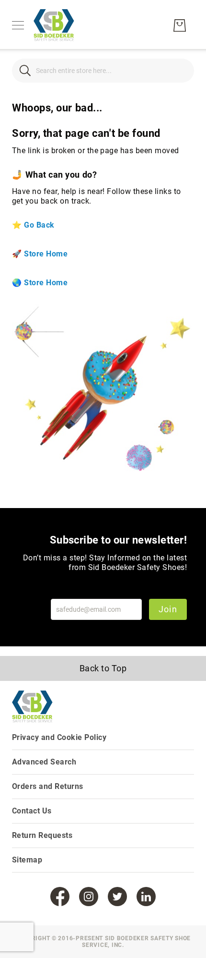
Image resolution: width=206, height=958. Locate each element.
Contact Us (32, 810)
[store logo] (54, 25)
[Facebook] (59, 896)
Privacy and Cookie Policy (59, 737)
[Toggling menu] (18, 25)
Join (168, 609)
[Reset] (181, 70)
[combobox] (103, 71)
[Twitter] (117, 896)
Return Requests (42, 835)
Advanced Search (44, 761)
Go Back (39, 225)
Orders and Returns (47, 786)
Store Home (46, 253)
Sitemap (27, 859)
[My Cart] (179, 25)
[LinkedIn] (146, 896)
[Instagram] (88, 896)
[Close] (25, 70)
